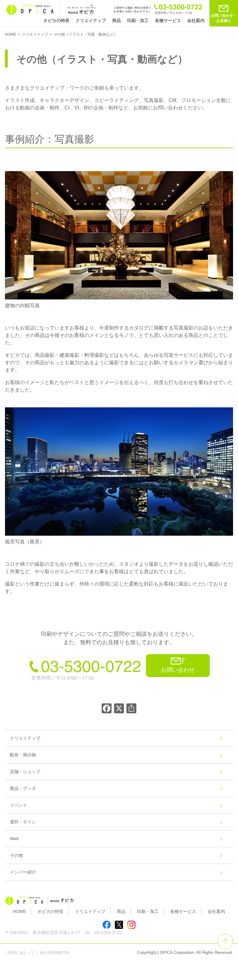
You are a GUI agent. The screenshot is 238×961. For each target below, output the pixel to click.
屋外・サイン (23, 821)
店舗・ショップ (25, 771)
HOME (19, 911)
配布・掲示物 (23, 754)
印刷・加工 (138, 20)
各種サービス (168, 20)
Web (14, 838)
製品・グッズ (23, 788)
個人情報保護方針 (55, 952)
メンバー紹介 (23, 872)
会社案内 (196, 20)
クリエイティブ (91, 20)
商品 (116, 20)
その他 (16, 855)
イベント (18, 805)
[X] (119, 709)
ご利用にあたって (20, 952)
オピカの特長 (56, 20)
